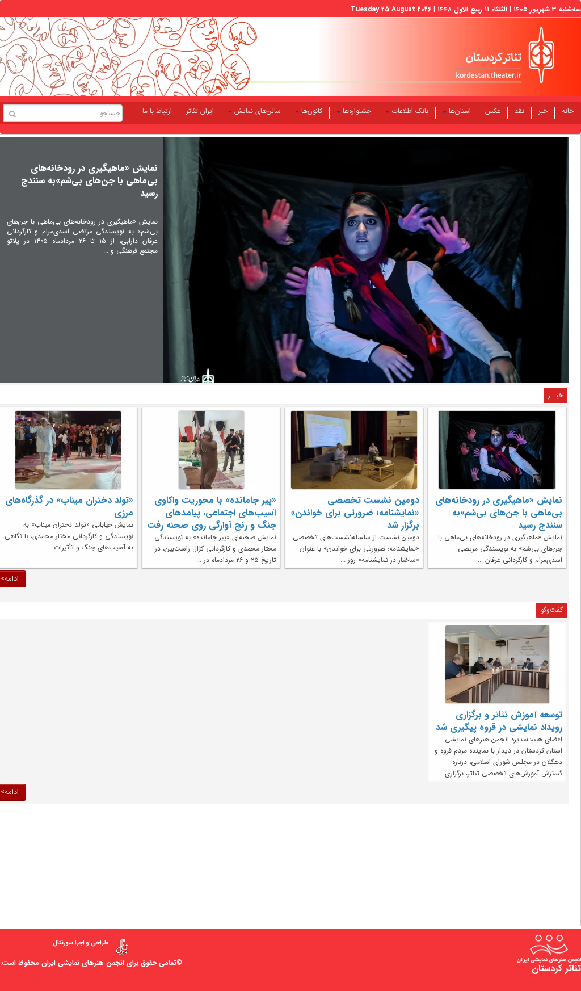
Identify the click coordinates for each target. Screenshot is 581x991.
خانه (568, 111)
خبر (543, 111)
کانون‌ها (311, 111)
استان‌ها (460, 111)
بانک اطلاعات (409, 111)
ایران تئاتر (200, 111)
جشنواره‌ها (357, 111)
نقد (519, 111)
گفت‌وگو (552, 609)
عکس (492, 111)
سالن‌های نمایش (257, 111)
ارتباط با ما (157, 111)
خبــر (555, 395)
